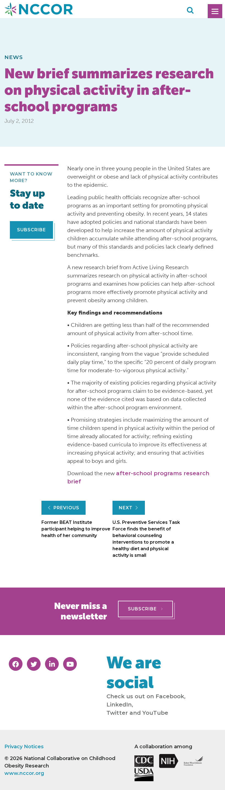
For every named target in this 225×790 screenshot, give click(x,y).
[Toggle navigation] (215, 11)
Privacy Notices (24, 747)
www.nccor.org (24, 773)
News (13, 57)
